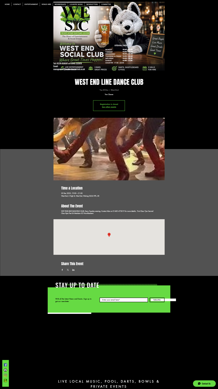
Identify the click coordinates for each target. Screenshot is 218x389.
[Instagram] (5, 375)
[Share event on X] (68, 270)
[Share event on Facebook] (62, 270)
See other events (109, 107)
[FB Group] (5, 370)
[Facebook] (5, 364)
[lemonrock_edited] (5, 380)
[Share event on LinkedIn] (73, 270)
